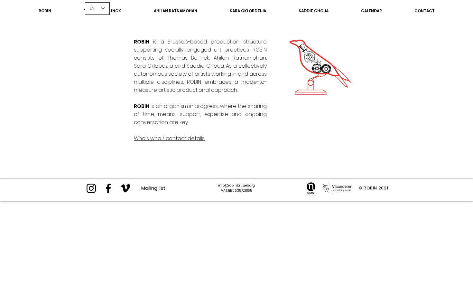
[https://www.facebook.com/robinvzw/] (108, 188)
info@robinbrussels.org (236, 185)
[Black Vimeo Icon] (125, 188)
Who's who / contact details (169, 138)
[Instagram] (91, 188)
